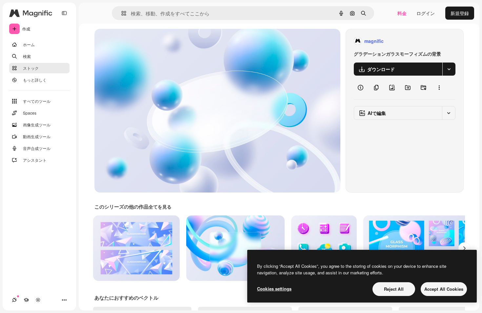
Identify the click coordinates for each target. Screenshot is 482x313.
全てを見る (160, 206)
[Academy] (26, 300)
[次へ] (464, 248)
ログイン (425, 13)
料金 (402, 13)
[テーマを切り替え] (38, 300)
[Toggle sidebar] (64, 13)
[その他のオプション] (439, 87)
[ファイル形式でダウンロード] (448, 69)
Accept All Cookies (443, 289)
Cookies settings (274, 288)
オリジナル (139, 41)
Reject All (394, 289)
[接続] (14, 300)
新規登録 (460, 13)
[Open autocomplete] (121, 13)
